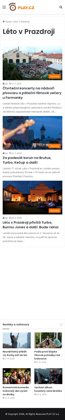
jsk (6, 83)
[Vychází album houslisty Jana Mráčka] (48, 376)
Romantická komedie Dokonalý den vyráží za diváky (16, 391)
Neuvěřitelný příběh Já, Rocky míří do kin (15, 353)
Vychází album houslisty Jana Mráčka (48, 389)
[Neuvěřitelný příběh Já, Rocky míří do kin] (17, 340)
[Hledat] (60, 8)
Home (8, 21)
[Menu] (4, 8)
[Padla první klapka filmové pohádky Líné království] (48, 340)
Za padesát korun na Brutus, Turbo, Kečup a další (27, 160)
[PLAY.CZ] (21, 7)
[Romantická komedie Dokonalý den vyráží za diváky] (17, 376)
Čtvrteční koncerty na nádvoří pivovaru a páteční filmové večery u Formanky (32, 93)
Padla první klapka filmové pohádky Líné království (47, 355)
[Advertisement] (32, 281)
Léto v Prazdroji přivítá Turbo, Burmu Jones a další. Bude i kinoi (30, 224)
